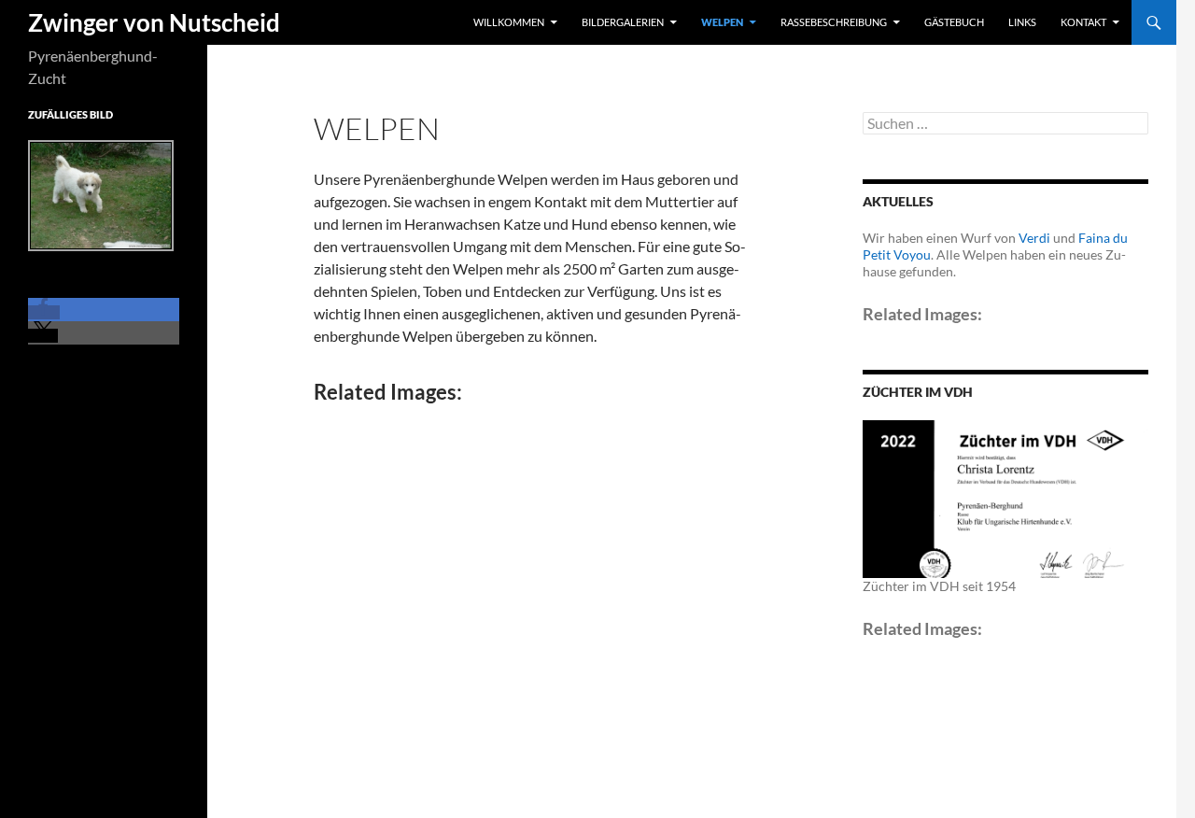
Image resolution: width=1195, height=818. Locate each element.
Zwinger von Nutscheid (154, 22)
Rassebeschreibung (833, 22)
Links (1022, 22)
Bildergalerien (623, 22)
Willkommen (508, 22)
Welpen (722, 22)
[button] (44, 312)
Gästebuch (954, 22)
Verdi (1034, 238)
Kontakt (1083, 22)
